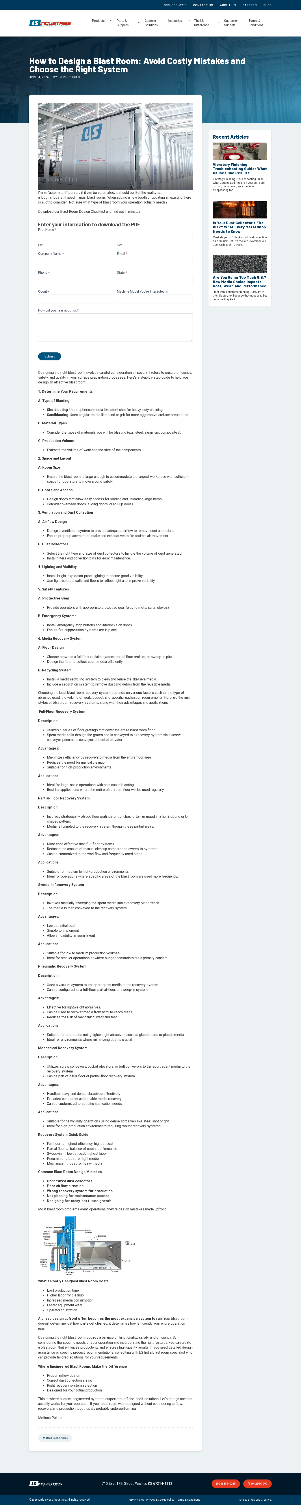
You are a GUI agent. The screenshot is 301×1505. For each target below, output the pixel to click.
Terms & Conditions (256, 23)
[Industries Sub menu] (188, 21)
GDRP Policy (136, 1499)
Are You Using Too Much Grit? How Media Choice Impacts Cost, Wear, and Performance (239, 281)
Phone (44, 273)
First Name (47, 230)
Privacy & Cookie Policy (160, 1499)
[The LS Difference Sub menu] (218, 23)
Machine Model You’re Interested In (142, 291)
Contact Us (203, 5)
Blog (268, 5)
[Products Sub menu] (111, 21)
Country (44, 291)
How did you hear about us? (58, 310)
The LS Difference (201, 23)
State (122, 273)
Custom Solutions (151, 23)
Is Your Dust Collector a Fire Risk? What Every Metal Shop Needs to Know (239, 227)
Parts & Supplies (123, 23)
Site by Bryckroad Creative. (255, 1499)
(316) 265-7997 (257, 1483)
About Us (228, 5)
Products (98, 20)
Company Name (51, 254)
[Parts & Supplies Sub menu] (139, 23)
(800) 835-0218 (226, 1483)
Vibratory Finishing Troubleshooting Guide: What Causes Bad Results (240, 168)
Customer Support (231, 23)
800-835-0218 (175, 5)
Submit (50, 356)
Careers (250, 5)
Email (122, 254)
